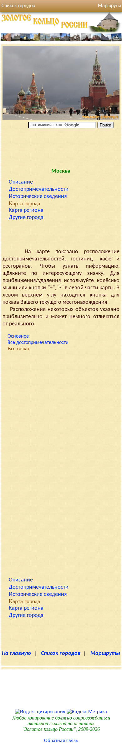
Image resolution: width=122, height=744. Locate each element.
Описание (21, 182)
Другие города (26, 218)
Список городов (18, 5)
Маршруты (105, 653)
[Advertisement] (61, 147)
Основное (18, 336)
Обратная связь (61, 740)
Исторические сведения (38, 197)
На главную (16, 653)
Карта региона (26, 210)
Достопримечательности (39, 189)
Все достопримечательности (38, 342)
